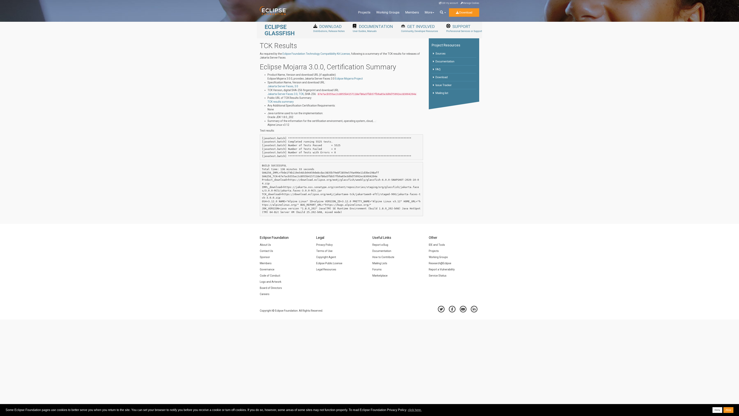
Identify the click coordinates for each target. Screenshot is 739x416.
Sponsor (265, 257)
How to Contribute (383, 257)
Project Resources (446, 45)
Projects (364, 12)
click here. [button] (415, 410)
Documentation (373, 28)
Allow (728, 410)
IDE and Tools (437, 244)
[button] (443, 12)
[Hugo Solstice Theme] (276, 10)
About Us (265, 244)
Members (412, 12)
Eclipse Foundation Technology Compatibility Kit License (316, 53)
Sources (441, 53)
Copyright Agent (326, 257)
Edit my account (449, 3)
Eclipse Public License (329, 263)
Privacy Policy (324, 244)
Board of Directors (271, 287)
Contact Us (266, 250)
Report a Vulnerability (442, 269)
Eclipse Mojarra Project (349, 78)
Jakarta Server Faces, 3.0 (283, 86)
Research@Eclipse (440, 263)
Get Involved (419, 28)
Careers (264, 294)
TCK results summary (281, 101)
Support (464, 28)
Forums (377, 269)
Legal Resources (326, 269)
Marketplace (380, 275)
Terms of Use (324, 250)
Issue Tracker (444, 85)
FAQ (438, 69)
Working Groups (388, 12)
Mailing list (442, 93)
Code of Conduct (270, 275)
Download (465, 12)
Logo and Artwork (270, 281)
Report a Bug (380, 244)
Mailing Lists (379, 263)
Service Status (437, 275)
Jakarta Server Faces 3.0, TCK (286, 94)
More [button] (428, 12)
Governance (267, 269)
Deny (717, 410)
